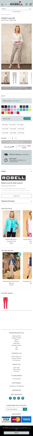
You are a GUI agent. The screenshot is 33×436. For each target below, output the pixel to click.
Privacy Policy (16, 369)
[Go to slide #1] (5, 78)
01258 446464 (13, 161)
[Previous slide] (4, 46)
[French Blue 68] (21, 106)
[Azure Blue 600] (24, 109)
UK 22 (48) (13, 132)
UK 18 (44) (21, 128)
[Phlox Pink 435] (15, 106)
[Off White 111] (30, 106)
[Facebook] (10, 398)
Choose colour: (11, 100)
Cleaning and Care (17, 345)
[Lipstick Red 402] (18, 112)
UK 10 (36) (12, 124)
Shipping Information (8, 201)
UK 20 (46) (5, 132)
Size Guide (27, 118)
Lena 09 (7, 14)
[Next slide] (29, 46)
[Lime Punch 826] (30, 109)
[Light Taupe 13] (5, 109)
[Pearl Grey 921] (15, 109)
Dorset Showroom (16, 356)
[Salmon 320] (9, 112)
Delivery (16, 339)
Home (2, 14)
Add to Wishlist (8, 147)
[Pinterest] (22, 398)
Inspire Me (16, 390)
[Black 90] (5, 106)
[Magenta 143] (12, 112)
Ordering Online (16, 336)
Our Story (16, 371)
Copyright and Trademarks (16, 386)
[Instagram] (18, 398)
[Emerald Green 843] (21, 109)
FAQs (16, 349)
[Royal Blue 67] (27, 106)
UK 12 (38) (20, 124)
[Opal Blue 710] (15, 112)
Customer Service (16, 358)
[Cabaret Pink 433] (9, 109)
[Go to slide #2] (14, 78)
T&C (16, 347)
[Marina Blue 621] (9, 106)
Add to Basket (15, 142)
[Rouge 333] (2, 112)
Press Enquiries (16, 378)
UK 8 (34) (4, 124)
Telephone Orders (16, 338)
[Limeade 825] (5, 112)
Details (3, 171)
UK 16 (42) (13, 128)
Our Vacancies (16, 360)
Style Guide (16, 343)
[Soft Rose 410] (12, 109)
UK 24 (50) (21, 132)
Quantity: (4, 138)
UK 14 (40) (5, 128)
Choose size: (6, 118)
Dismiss (17, 432)
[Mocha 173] (24, 106)
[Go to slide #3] (24, 78)
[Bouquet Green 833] (27, 109)
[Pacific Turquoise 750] (18, 109)
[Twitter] (14, 398)
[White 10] (18, 106)
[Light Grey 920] (2, 109)
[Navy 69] (2, 106)
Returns (16, 341)
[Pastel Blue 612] (12, 106)
